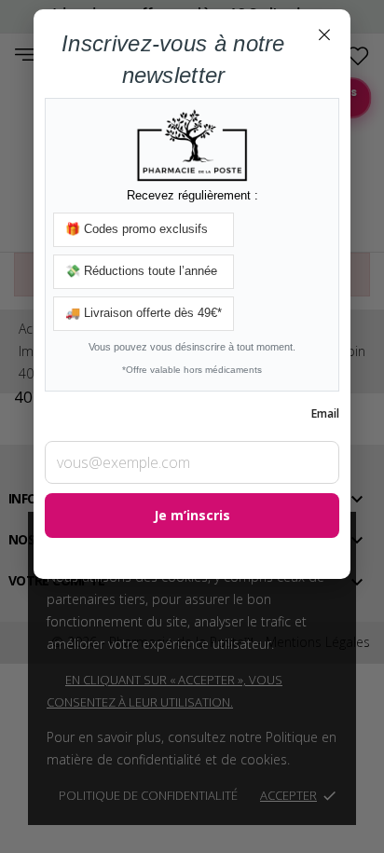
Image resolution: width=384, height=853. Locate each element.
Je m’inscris (192, 515)
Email (325, 413)
